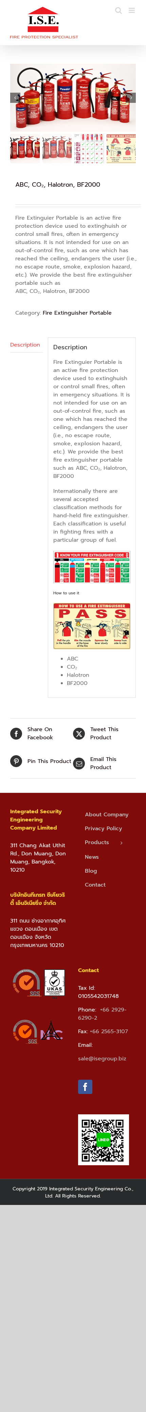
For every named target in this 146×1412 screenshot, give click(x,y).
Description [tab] (25, 345)
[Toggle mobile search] (118, 10)
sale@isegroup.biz (102, 1059)
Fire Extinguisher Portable (77, 313)
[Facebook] (85, 1087)
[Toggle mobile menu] (132, 10)
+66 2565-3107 (109, 1031)
